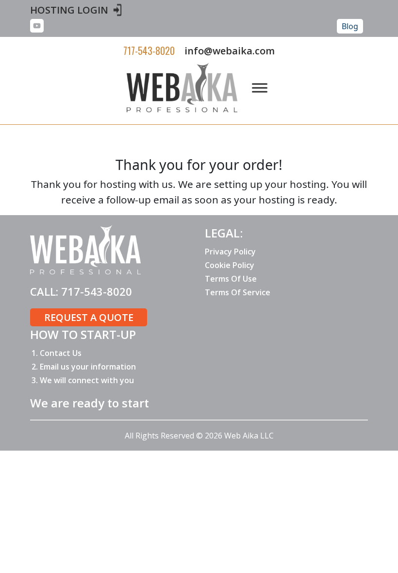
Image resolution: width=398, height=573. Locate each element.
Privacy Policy (230, 251)
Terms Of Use (231, 278)
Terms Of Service (237, 292)
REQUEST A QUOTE (88, 317)
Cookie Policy (229, 265)
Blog (350, 26)
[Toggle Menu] (259, 87)
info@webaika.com (229, 50)
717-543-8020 (149, 50)
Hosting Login (69, 10)
